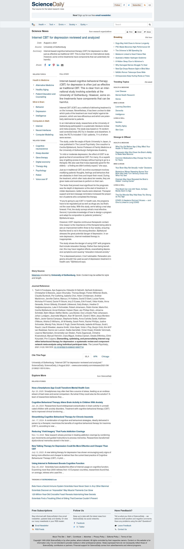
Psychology (41, 170)
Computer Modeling (44, 134)
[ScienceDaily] (48, 4)
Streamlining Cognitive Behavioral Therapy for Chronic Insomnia (62, 416)
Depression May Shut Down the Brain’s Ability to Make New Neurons (134, 153)
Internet (39, 125)
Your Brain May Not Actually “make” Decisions (134, 167)
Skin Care (119, 129)
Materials (36, 275)
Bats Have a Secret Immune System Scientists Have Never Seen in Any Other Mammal (70, 486)
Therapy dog (41, 166)
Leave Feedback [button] (124, 525)
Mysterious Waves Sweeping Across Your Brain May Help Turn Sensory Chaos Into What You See (132, 173)
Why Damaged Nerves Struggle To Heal (131, 65)
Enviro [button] (61, 24)
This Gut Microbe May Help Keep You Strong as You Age (133, 195)
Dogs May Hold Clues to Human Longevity (132, 43)
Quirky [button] (83, 24)
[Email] (62, 65)
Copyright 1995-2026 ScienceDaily (47, 540)
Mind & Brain (38, 101)
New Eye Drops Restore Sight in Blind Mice (133, 68)
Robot (38, 174)
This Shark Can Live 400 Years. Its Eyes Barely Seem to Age (131, 190)
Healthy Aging (42, 89)
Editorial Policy (113, 536)
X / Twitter (80, 526)
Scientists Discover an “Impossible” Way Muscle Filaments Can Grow (62, 490)
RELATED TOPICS (39, 74)
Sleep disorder (42, 153)
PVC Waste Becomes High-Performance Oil (133, 47)
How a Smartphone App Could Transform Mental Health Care (60, 387)
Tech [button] (51, 24)
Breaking (118, 37)
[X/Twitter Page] (128, 5)
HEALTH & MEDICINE (121, 87)
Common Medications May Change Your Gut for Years (133, 159)
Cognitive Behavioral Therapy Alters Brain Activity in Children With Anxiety (67, 402)
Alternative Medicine (45, 85)
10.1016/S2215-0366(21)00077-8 (68, 347)
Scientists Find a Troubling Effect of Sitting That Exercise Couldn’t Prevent (65, 498)
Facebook (80, 523)
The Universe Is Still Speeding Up (129, 50)
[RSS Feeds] (144, 5)
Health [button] (41, 24)
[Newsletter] (149, 5)
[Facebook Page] (124, 5)
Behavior (40, 106)
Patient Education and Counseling (45, 95)
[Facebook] (45, 65)
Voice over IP (42, 179)
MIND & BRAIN (119, 103)
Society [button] (72, 24)
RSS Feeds (39, 529)
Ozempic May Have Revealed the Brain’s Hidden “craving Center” (132, 180)
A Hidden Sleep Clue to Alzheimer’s (130, 61)
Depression (41, 111)
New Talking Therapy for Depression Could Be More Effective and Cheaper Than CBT (70, 447)
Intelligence (41, 115)
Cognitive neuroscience (42, 147)
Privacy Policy (99, 536)
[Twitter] (49, 65)
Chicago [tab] (105, 356)
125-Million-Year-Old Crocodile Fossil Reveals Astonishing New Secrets (64, 494)
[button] (129, 32)
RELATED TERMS (39, 140)
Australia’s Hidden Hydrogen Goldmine (131, 57)
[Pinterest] (53, 65)
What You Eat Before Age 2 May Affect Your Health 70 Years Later (133, 147)
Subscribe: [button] (137, 5)
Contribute (77, 536)
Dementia (119, 110)
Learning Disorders (123, 106)
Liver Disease (121, 91)
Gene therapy (42, 157)
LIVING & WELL (119, 118)
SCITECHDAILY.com (49, 479)
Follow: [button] (117, 5)
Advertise (87, 536)
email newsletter (103, 15)
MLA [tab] (87, 356)
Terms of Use (126, 536)
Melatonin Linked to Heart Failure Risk (131, 54)
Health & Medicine (41, 80)
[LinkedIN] (57, 65)
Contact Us (122, 529)
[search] (149, 24)
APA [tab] (95, 356)
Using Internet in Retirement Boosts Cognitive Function (58, 463)
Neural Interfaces (43, 130)
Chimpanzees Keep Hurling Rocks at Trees (133, 76)
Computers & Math (41, 120)
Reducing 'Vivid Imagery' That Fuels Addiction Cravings (58, 431)
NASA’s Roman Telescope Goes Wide (130, 72)
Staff (68, 536)
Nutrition (119, 122)
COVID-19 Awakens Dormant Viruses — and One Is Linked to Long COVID (133, 201)
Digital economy (43, 161)
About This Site (58, 536)
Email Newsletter (41, 525)
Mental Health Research (125, 95)
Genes (118, 99)
